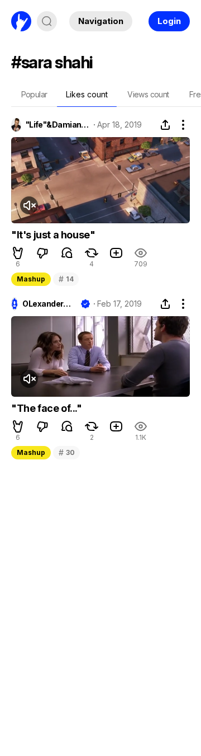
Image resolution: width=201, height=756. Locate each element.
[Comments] (67, 253)
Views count (148, 94)
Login (169, 21)
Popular (34, 94)
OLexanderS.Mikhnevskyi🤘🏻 (49, 304)
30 (66, 452)
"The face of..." (46, 408)
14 (66, 279)
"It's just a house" (53, 235)
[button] (18, 253)
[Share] (165, 125)
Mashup (31, 279)
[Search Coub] (47, 21)
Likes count (87, 94)
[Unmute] (29, 205)
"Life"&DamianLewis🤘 (58, 125)
